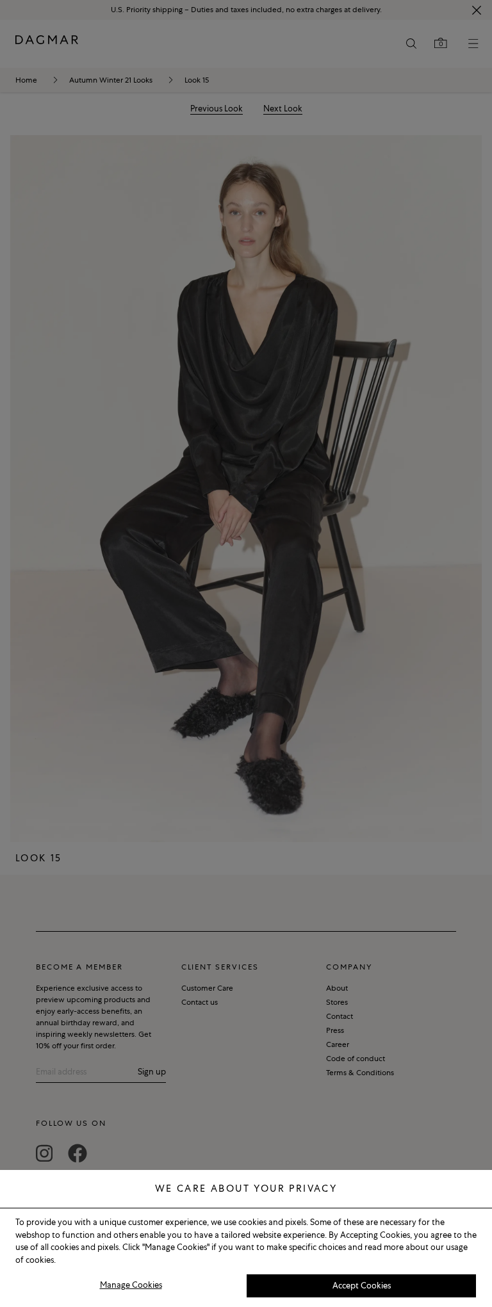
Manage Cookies (131, 1284)
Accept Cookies (361, 1285)
